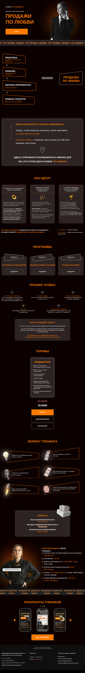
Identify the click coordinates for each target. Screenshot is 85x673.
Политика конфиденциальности (65, 660)
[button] (14, 271)
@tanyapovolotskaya (38, 659)
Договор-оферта (61, 656)
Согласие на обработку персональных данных (68, 663)
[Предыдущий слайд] (14, 620)
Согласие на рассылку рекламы (65, 658)
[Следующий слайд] (70, 620)
